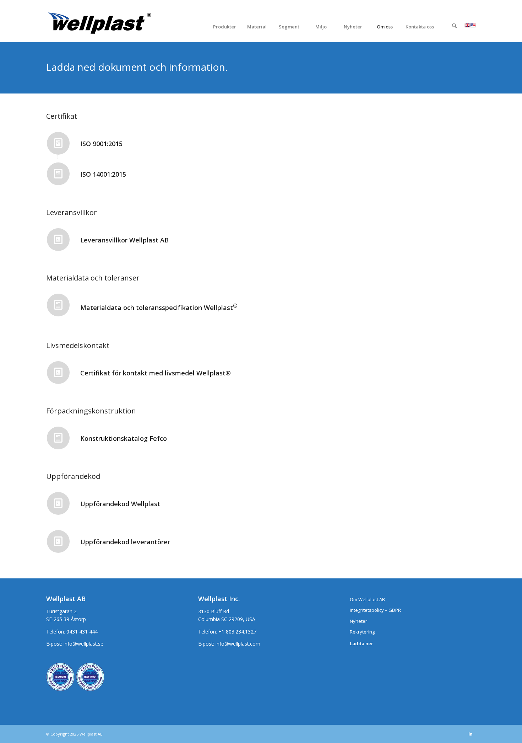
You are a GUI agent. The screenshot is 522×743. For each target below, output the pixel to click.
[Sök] (455, 26)
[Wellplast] (99, 26)
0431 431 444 (82, 631)
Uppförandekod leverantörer (125, 542)
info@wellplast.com (238, 643)
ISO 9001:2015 (101, 143)
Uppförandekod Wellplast (120, 503)
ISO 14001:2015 (103, 174)
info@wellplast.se (83, 643)
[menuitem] (224, 26)
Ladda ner (361, 643)
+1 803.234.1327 (237, 631)
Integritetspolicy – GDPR (375, 610)
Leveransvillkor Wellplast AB (124, 240)
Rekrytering (362, 632)
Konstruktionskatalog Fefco (123, 438)
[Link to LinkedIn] (470, 733)
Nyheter (358, 621)
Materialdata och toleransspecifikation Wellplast (159, 307)
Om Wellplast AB (367, 599)
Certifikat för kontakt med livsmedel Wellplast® (155, 373)
